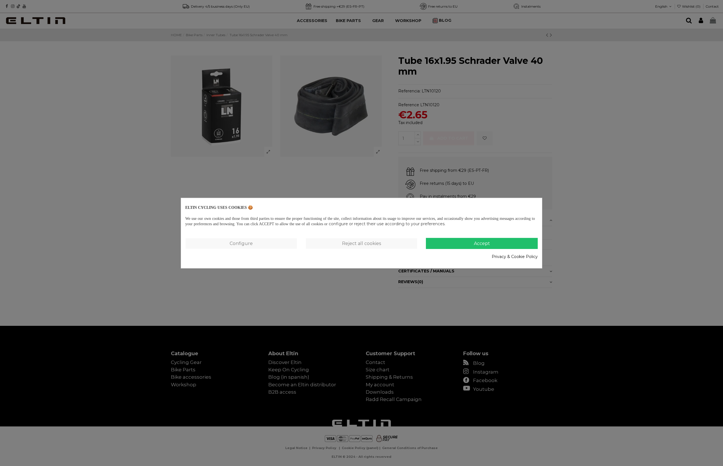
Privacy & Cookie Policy (515, 256)
